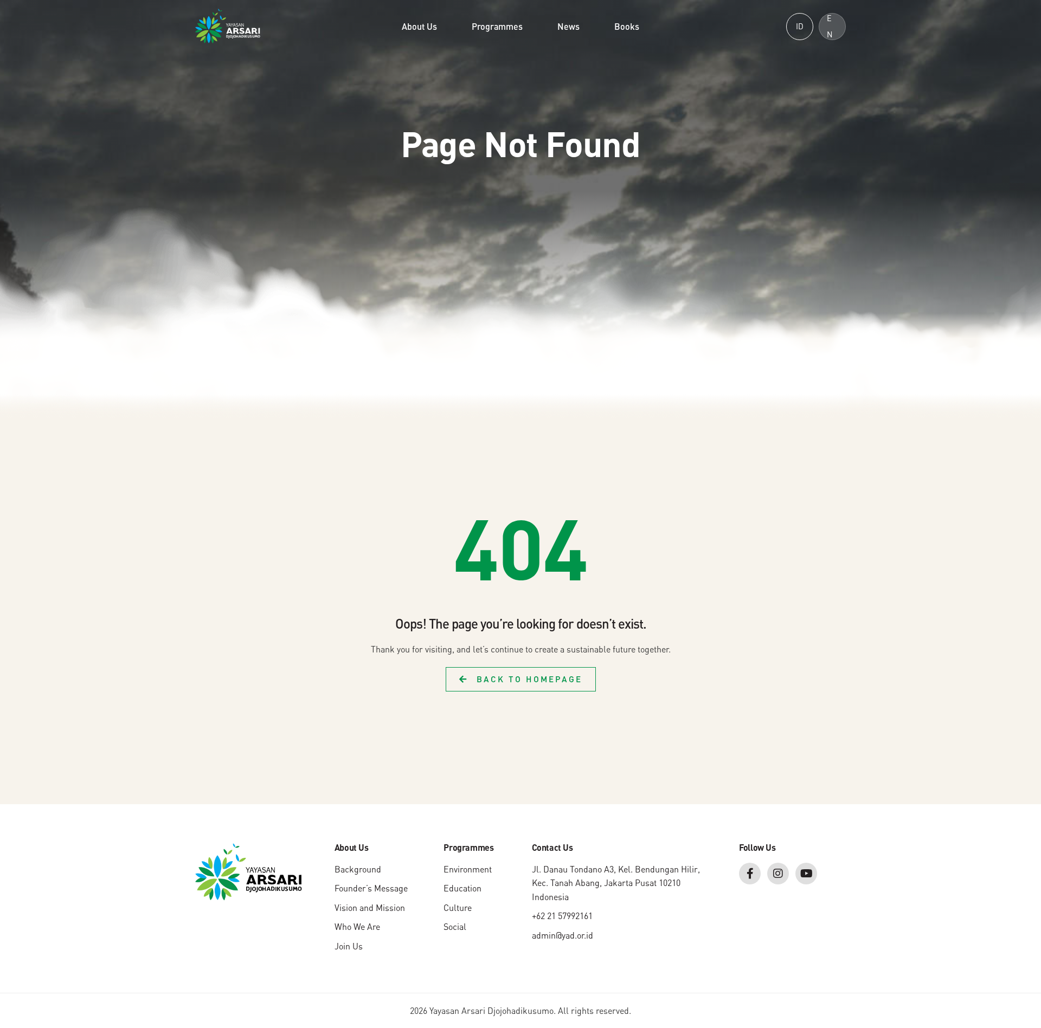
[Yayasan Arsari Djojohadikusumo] (227, 25)
